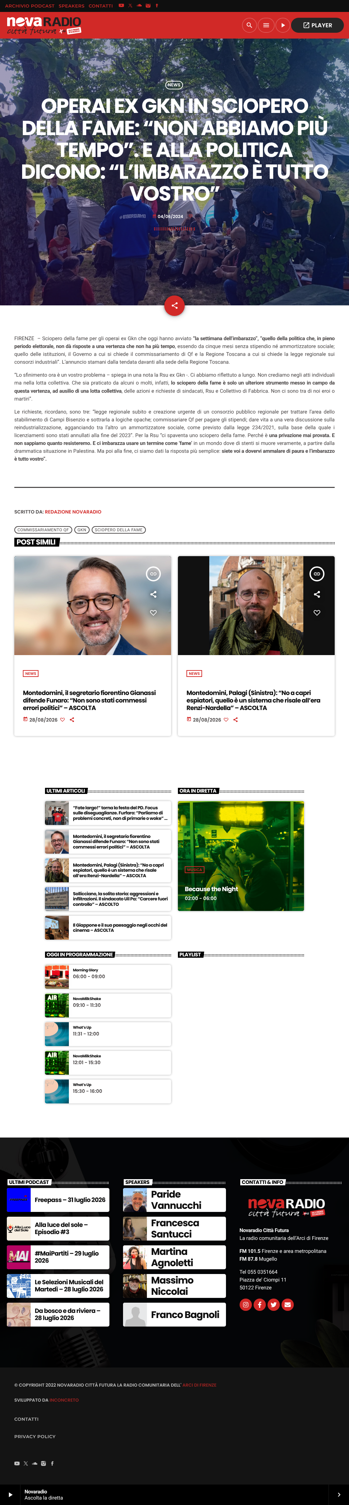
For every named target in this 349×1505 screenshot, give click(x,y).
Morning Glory (85, 970)
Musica (194, 869)
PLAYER (317, 25)
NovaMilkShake (87, 999)
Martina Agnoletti (172, 1257)
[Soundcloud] (139, 6)
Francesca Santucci (175, 1228)
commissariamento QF (43, 529)
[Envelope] (288, 1305)
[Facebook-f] (260, 1305)
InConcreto (64, 1400)
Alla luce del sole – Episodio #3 (61, 1229)
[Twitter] (274, 1305)
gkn (81, 529)
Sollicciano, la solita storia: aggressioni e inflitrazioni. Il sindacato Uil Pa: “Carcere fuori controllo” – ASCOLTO (120, 899)
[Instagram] (148, 6)
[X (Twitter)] (130, 6)
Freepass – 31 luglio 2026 (70, 1200)
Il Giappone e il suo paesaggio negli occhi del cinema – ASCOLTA (120, 928)
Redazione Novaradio (73, 511)
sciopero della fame (118, 529)
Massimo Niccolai (172, 1286)
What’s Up (82, 1027)
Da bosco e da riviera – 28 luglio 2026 (68, 1315)
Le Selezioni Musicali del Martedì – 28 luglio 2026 (69, 1286)
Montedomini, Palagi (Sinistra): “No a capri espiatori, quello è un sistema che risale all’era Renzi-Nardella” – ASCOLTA (253, 700)
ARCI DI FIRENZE (199, 1385)
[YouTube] (121, 6)
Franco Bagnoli (185, 1314)
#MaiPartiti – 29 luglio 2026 (66, 1257)
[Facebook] (157, 6)
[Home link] (44, 25)
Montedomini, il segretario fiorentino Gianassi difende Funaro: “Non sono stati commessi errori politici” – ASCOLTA (89, 700)
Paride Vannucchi (176, 1200)
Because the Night (211, 889)
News (174, 85)
